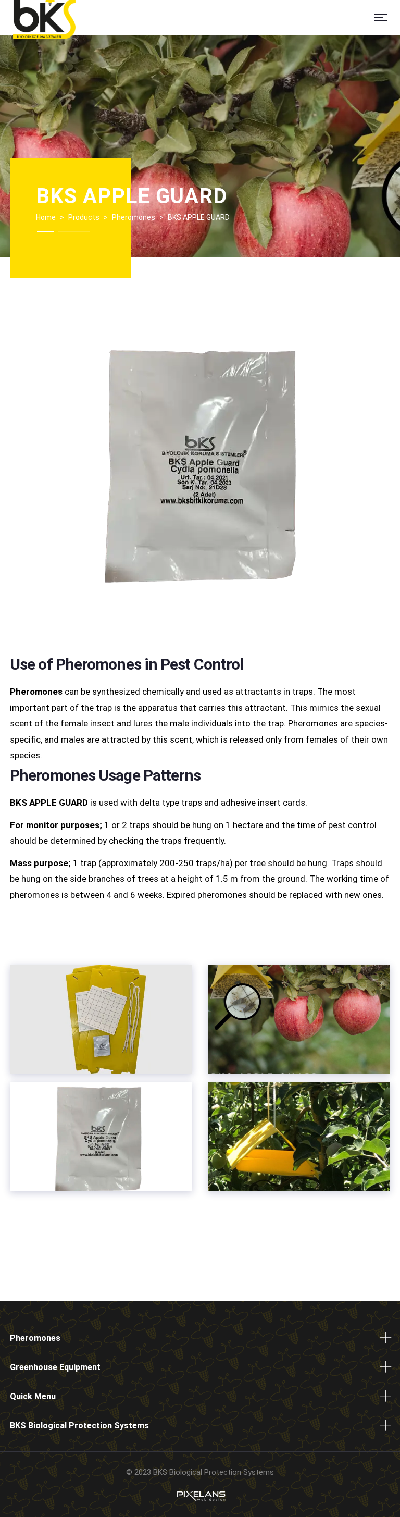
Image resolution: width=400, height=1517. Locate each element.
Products (83, 217)
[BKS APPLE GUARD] (101, 1019)
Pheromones (133, 217)
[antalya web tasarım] (200, 1495)
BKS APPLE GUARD (131, 196)
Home (46, 217)
